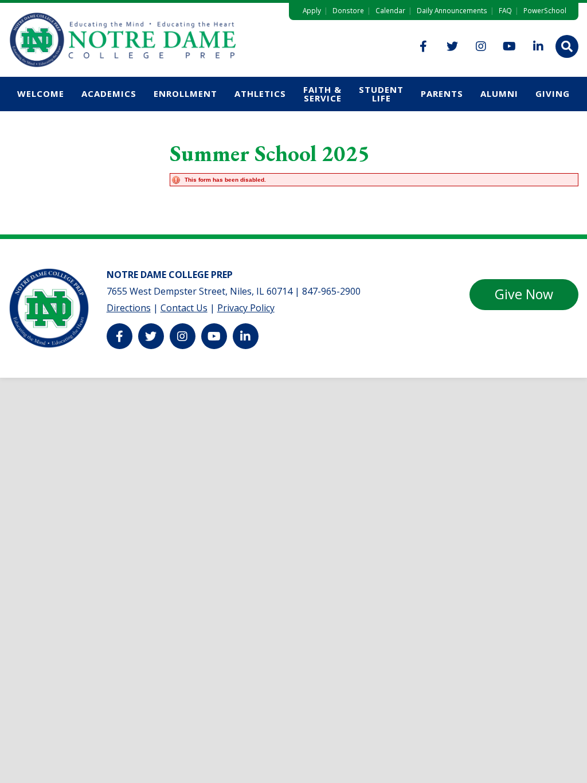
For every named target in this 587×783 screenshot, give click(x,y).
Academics (108, 93)
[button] (566, 46)
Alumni (499, 93)
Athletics (260, 93)
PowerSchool (544, 10)
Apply (312, 10)
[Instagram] (480, 46)
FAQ (505, 10)
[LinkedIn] (538, 46)
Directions (129, 308)
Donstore (348, 10)
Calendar (390, 10)
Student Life (381, 94)
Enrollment (185, 93)
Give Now (524, 294)
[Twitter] (452, 46)
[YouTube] (509, 46)
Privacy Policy (246, 308)
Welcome (40, 93)
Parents (442, 93)
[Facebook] (423, 46)
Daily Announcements (452, 10)
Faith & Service (322, 94)
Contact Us (184, 308)
